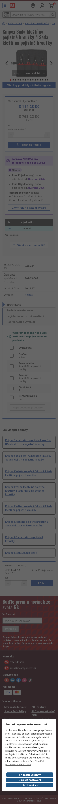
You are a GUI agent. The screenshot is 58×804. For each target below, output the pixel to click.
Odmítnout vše (29, 785)
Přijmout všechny (30, 774)
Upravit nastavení (30, 780)
